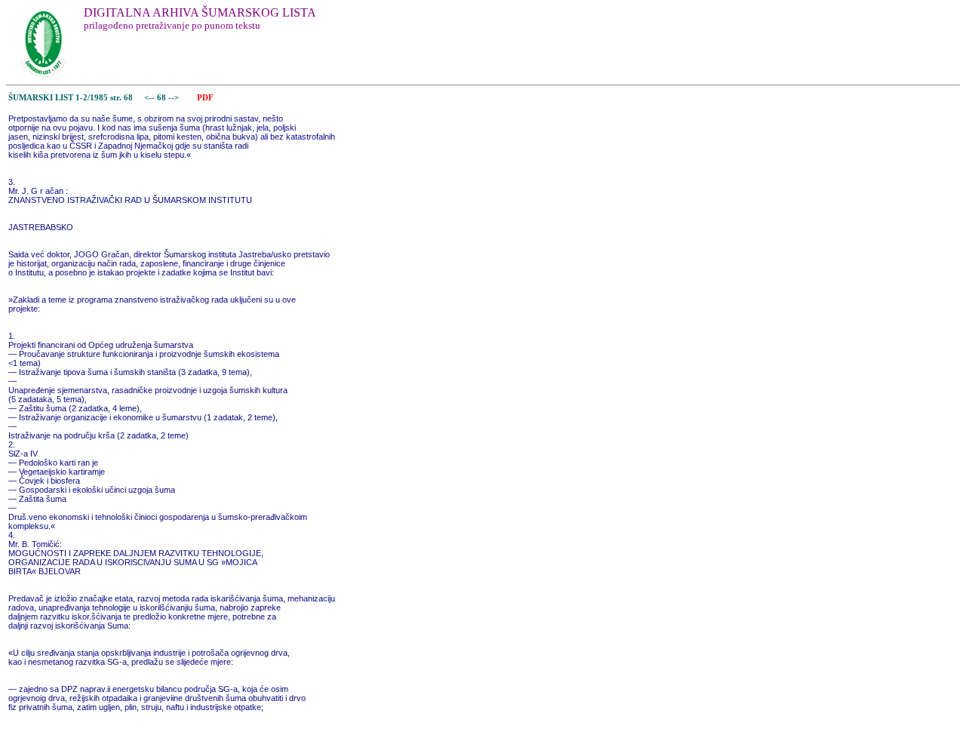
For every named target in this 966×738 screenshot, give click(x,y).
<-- (149, 98)
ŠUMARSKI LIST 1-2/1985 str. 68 (70, 98)
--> (174, 98)
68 (162, 98)
